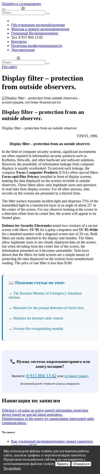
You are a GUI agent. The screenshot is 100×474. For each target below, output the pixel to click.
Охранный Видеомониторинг (35, 33)
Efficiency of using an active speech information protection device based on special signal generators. (45, 412)
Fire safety (9, 67)
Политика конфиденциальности (36, 46)
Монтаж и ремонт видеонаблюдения (40, 29)
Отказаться (81, 464)
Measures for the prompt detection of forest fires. (48, 308)
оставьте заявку (76, 376)
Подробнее (12, 468)
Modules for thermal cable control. (38, 318)
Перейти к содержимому (21, 4)
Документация (22, 50)
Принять (63, 464)
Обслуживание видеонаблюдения (38, 25)
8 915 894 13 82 (41, 375)
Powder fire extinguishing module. (38, 329)
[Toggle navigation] (4, 9)
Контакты (19, 41)
